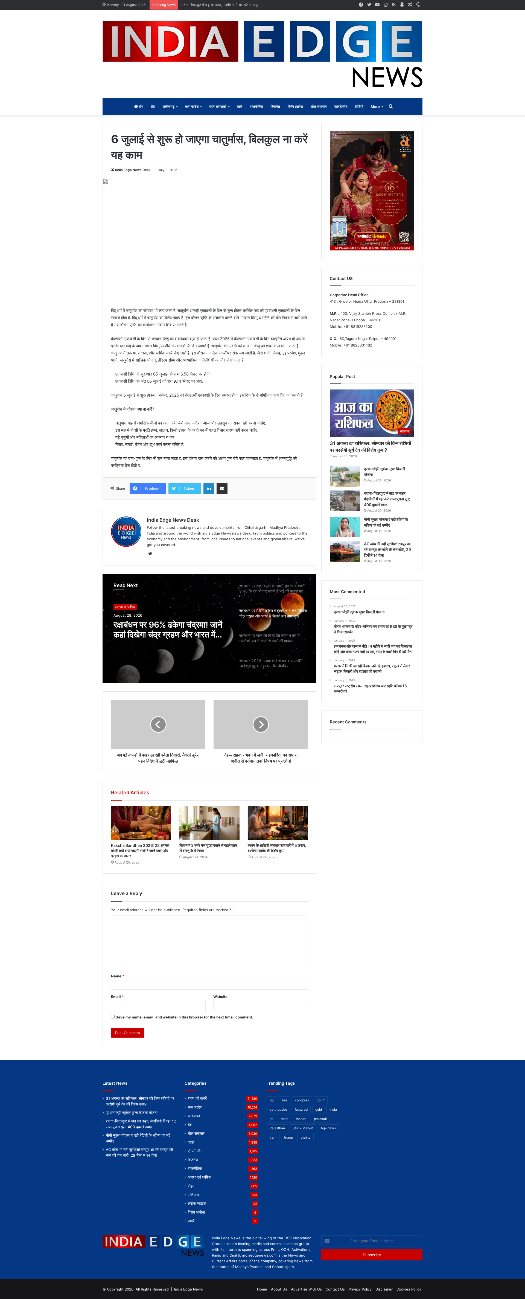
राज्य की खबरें (217, 106)
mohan (301, 1119)
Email (117, 996)
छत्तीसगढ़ (168, 106)
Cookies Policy (408, 1289)
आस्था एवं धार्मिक (125, 607)
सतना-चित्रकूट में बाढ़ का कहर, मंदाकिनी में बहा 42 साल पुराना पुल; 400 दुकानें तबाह (236, 4)
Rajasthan (277, 1128)
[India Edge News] (262, 54)
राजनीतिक (256, 106)
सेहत (191, 1186)
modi (284, 1119)
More (375, 106)
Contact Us (335, 1289)
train (273, 1137)
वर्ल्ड (239, 106)
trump (288, 1137)
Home (262, 1289)
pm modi (320, 1119)
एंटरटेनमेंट (340, 106)
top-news (328, 1128)
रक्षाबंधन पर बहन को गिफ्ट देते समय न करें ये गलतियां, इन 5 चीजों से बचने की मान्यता (168, 629)
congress (302, 1100)
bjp (272, 1100)
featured (301, 1109)
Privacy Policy (360, 1289)
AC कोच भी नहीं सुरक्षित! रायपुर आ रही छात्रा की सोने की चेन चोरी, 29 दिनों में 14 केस (387, 549)
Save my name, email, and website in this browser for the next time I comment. (184, 1017)
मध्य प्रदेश (192, 106)
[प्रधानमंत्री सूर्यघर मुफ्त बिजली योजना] (345, 476)
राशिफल (193, 1195)
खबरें (191, 1221)
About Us (279, 1289)
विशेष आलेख (295, 106)
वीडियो (359, 106)
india (333, 1109)
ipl (271, 1119)
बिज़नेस (275, 106)
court (321, 1100)
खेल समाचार (319, 106)
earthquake (278, 1109)
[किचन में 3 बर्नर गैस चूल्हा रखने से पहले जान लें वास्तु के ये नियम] (209, 823)
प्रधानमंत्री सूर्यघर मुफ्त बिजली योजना (132, 1112)
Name (117, 976)
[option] (209, 628)
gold (318, 1109)
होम (140, 106)
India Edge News (188, 1289)
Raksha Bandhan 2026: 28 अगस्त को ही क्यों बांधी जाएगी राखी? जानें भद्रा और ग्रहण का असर (140, 850)
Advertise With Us (306, 1289)
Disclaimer (384, 1289)
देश (153, 106)
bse (284, 1100)
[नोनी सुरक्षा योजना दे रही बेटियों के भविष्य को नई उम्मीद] (345, 527)
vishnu (306, 1137)
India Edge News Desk (133, 170)
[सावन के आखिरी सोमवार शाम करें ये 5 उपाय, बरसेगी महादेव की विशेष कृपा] (278, 823)
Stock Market (303, 1128)
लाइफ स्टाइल (197, 1203)
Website (220, 996)
